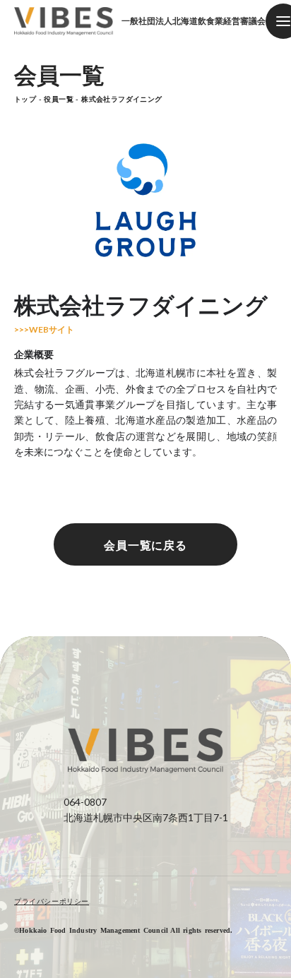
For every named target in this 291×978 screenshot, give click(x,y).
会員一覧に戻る (146, 544)
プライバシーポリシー (51, 901)
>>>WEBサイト (44, 330)
